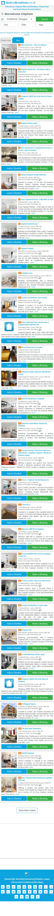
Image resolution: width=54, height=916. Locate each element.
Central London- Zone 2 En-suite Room (36, 581)
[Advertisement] (27, 841)
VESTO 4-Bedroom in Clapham (33, 399)
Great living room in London (32, 347)
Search (44, 19)
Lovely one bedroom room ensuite (34, 298)
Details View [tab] (6, 40)
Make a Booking (39, 63)
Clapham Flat (27, 630)
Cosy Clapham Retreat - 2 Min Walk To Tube (37, 199)
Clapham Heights (27, 248)
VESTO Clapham (28, 753)
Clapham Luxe (27, 273)
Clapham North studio (29, 123)
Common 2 (26, 505)
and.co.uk (21, 2)
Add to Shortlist (14, 63)
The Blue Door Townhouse (31, 729)
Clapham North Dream (29, 224)
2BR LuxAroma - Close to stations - (34, 45)
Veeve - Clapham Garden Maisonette (35, 480)
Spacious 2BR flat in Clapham (33, 529)
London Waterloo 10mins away (33, 654)
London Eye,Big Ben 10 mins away (34, 605)
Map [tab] (18, 40)
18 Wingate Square (29, 704)
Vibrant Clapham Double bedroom (33, 175)
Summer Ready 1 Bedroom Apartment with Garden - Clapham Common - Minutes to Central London (34, 453)
